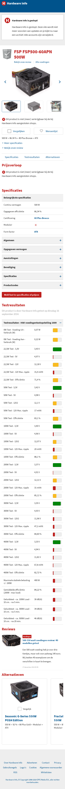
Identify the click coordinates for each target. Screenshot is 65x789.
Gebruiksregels (10, 767)
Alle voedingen (42, 62)
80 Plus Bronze (41, 218)
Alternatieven (53, 157)
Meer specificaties (13, 142)
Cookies (33, 767)
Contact (45, 762)
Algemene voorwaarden (51, 767)
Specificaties (11, 157)
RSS (15, 772)
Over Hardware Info (13, 762)
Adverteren (32, 762)
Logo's (23, 767)
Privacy (57, 762)
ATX (36, 231)
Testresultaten (32, 157)
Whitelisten (46, 772)
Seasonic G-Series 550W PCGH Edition (20, 718)
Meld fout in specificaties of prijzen (21, 294)
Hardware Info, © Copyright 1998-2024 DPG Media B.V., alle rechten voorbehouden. (33, 781)
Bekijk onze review (22, 62)
